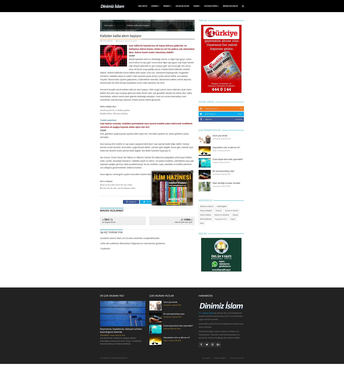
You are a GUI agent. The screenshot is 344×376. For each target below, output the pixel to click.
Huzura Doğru (211, 6)
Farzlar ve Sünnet (231, 210)
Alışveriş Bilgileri (206, 210)
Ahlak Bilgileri (182, 6)
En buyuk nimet (109, 222)
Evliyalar (219, 210)
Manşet (166, 6)
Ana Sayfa (142, 6)
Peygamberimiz (221, 219)
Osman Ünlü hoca (237, 358)
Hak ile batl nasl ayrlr (183, 222)
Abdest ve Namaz (206, 206)
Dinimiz (154, 6)
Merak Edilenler (230, 6)
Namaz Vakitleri (220, 358)
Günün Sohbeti (205, 215)
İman (202, 223)
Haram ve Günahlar (221, 215)
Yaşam (196, 6)
